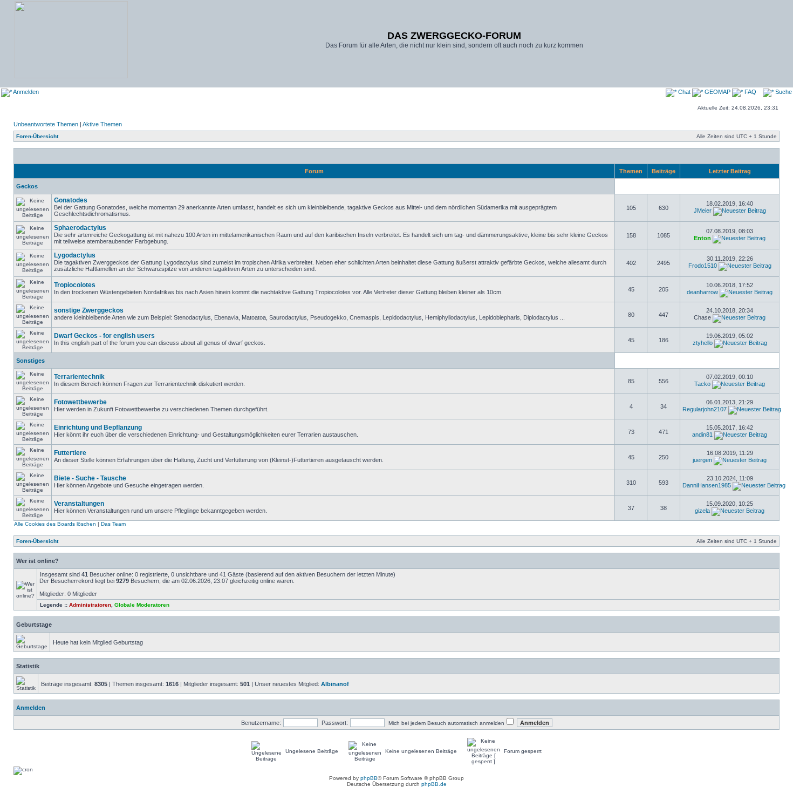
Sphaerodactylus (80, 228)
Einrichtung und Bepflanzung (98, 427)
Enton (702, 238)
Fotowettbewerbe (80, 402)
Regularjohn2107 (704, 409)
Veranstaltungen (79, 503)
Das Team (113, 524)
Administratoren (90, 605)
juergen (702, 460)
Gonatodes (70, 200)
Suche (783, 92)
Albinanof (335, 684)
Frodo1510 (702, 265)
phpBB (369, 778)
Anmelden (25, 92)
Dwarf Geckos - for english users (104, 336)
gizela (702, 510)
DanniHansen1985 (706, 485)
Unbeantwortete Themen (45, 124)
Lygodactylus (74, 255)
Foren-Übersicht (37, 136)
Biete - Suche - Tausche (90, 478)
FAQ (749, 92)
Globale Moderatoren (141, 605)
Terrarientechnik (79, 377)
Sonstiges (30, 360)
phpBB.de (434, 784)
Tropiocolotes (74, 285)
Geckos (27, 186)
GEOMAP (717, 92)
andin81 (702, 434)
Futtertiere (70, 453)
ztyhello (703, 343)
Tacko (702, 384)
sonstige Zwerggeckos (89, 310)
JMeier (703, 210)
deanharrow (702, 292)
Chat (684, 92)
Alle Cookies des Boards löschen (55, 524)
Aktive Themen (102, 124)
